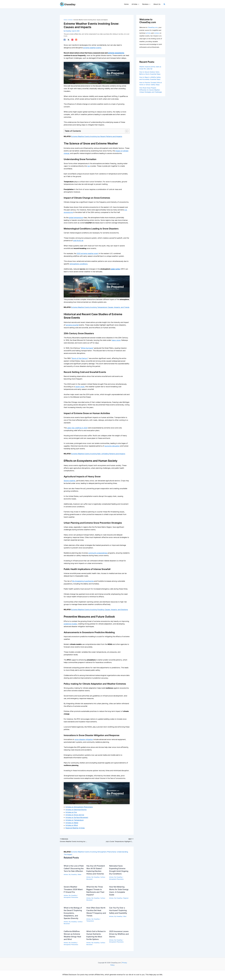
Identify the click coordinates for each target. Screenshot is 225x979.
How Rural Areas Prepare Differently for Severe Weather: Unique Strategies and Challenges (150, 90)
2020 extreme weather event (87, 253)
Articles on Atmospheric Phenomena (79, 807)
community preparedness (97, 553)
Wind (124, 916)
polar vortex (115, 269)
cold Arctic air (78, 240)
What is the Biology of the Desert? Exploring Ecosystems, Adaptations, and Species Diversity (73, 913)
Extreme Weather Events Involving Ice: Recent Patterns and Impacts (96, 136)
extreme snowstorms (116, 53)
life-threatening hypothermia (83, 581)
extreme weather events (92, 48)
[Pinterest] (72, 40)
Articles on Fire (71, 812)
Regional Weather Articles (75, 828)
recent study (79, 387)
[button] (138, 4)
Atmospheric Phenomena (116, 879)
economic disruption (112, 446)
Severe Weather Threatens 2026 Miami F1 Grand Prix (73, 889)
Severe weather (69, 481)
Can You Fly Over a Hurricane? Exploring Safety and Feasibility (118, 910)
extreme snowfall (72, 325)
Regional (125, 898)
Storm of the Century (80, 358)
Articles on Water (71, 823)
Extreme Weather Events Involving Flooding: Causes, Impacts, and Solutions (99, 609)
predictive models (70, 624)
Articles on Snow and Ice (74, 815)
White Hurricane (87, 348)
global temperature (76, 217)
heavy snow (116, 340)
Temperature (90, 921)
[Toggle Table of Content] (126, 131)
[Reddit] (76, 40)
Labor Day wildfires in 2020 (77, 428)
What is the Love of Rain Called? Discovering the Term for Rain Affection (74, 868)
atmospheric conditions (78, 264)
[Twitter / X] (68, 40)
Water (79, 874)
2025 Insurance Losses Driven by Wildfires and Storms (119, 934)
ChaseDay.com (153, 27)
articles (148, 33)
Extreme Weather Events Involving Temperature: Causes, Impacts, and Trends (100, 307)
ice (89, 166)
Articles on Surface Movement (76, 817)
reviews (156, 33)
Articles (66, 874)
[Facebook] (64, 40)
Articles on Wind (71, 825)
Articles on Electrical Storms (75, 810)
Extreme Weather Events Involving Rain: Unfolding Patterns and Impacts (98, 454)
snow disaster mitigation (84, 739)
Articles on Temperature (74, 820)
